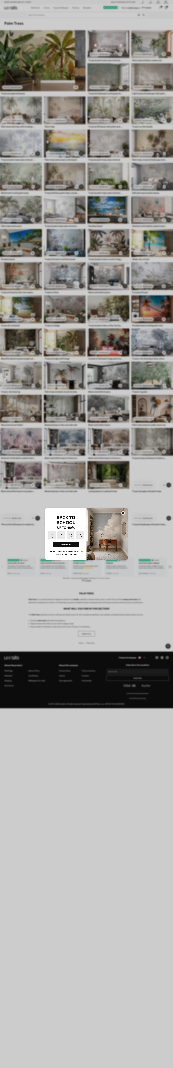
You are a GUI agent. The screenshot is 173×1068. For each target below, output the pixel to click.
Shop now (66, 544)
